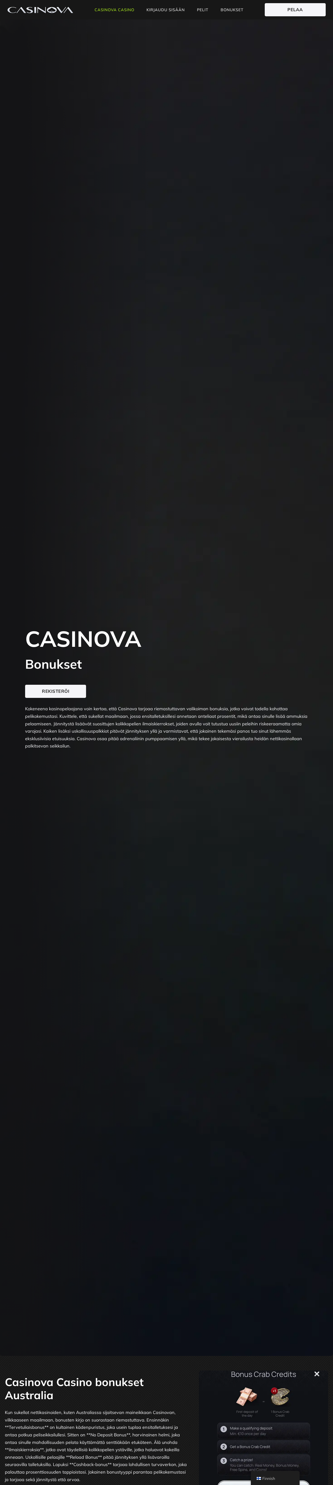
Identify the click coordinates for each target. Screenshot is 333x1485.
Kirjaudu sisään (166, 9)
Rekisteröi (55, 691)
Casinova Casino (114, 9)
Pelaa (295, 9)
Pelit (202, 9)
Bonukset (232, 9)
